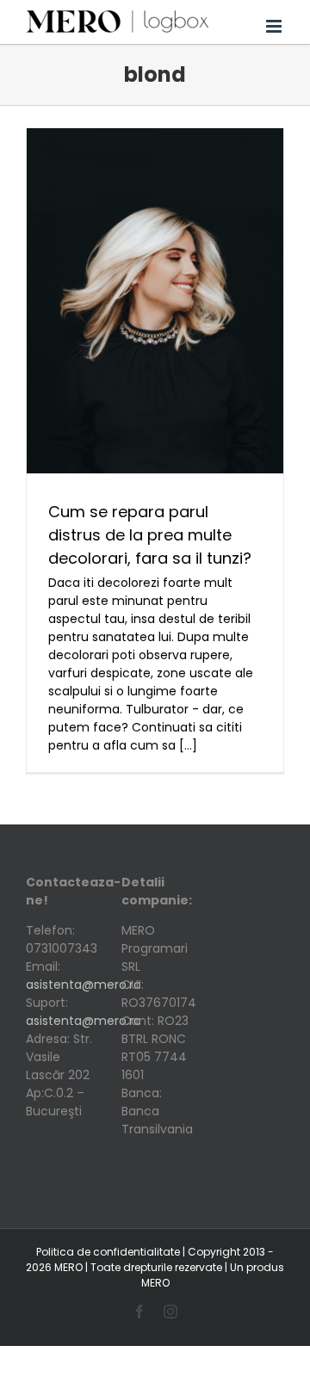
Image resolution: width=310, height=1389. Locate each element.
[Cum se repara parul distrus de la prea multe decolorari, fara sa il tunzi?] (155, 300)
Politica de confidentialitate (108, 1251)
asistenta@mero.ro (83, 984)
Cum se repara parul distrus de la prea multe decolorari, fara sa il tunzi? (149, 535)
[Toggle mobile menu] (275, 22)
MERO (155, 1282)
